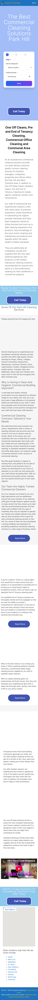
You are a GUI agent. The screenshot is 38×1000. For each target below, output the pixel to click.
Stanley (11, 974)
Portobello (12, 969)
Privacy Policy (31, 990)
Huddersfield (12, 997)
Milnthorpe (12, 977)
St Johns (11, 964)
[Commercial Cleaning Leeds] (10, 3)
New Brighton (13, 967)
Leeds (34, 995)
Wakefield (12, 962)
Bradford (21, 997)
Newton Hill (12, 972)
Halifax (27, 997)
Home (19, 992)
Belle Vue (11, 959)
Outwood (11, 979)
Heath (10, 957)
